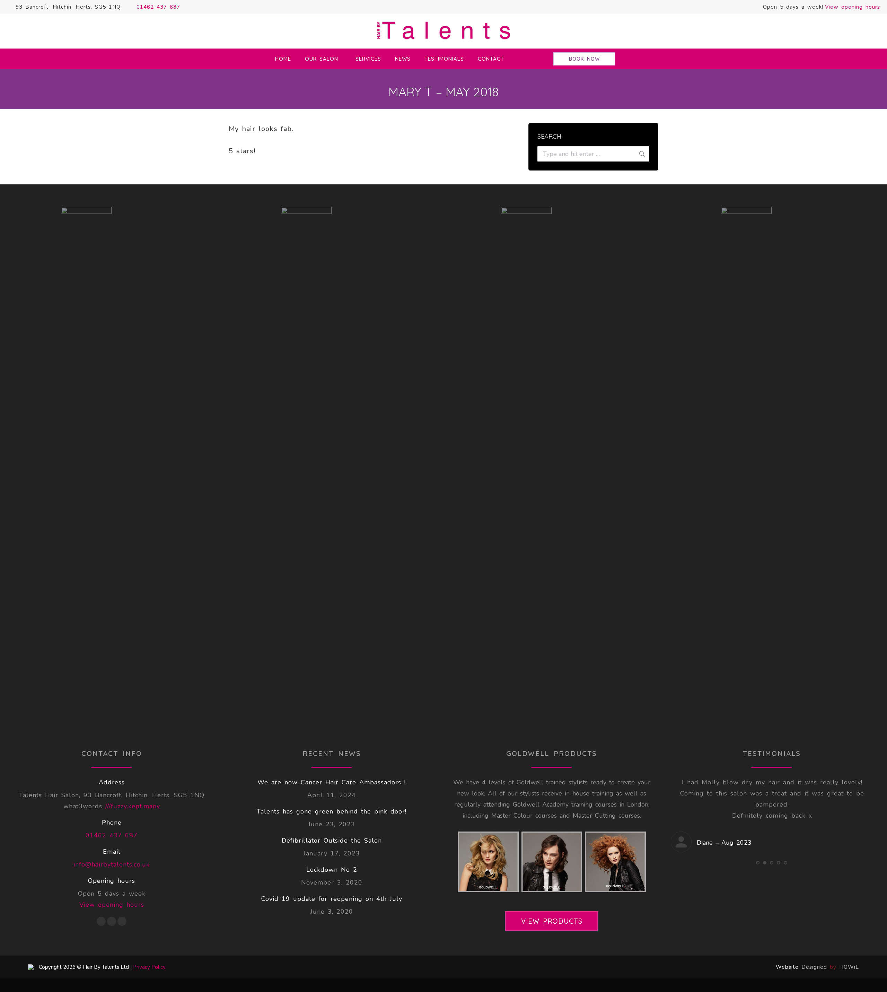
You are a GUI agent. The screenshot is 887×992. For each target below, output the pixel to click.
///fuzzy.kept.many (132, 806)
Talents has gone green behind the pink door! (331, 811)
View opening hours (852, 6)
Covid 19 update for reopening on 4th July (331, 899)
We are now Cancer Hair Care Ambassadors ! (331, 782)
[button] (757, 885)
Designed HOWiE (830, 967)
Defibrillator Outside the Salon (332, 840)
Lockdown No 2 (331, 869)
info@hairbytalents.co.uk (111, 864)
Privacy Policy (149, 967)
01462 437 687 (158, 6)
